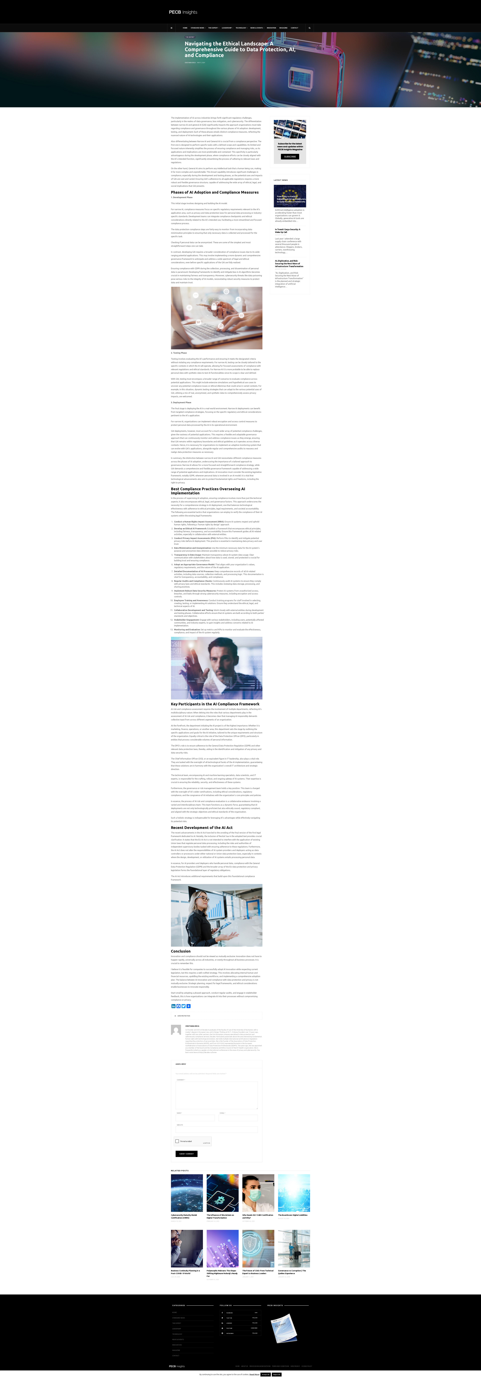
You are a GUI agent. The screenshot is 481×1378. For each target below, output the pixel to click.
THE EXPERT (213, 28)
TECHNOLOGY (241, 28)
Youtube (241, 1328)
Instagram (241, 1333)
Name (179, 1113)
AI (175, 1016)
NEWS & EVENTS (256, 28)
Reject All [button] (276, 1374)
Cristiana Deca (190, 62)
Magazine (283, 28)
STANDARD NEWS (197, 28)
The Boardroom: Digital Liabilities (292, 1215)
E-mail (222, 1113)
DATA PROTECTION (184, 1016)
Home (185, 28)
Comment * (181, 1080)
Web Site (180, 1125)
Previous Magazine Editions (260, 1366)
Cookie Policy (307, 1366)
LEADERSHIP (227, 28)
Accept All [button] (265, 1374)
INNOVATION (271, 28)
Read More (254, 1374)
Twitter (241, 1318)
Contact (294, 28)
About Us (244, 1366)
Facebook (241, 1313)
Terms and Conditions (280, 1366)
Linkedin (241, 1323)
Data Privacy (295, 1366)
